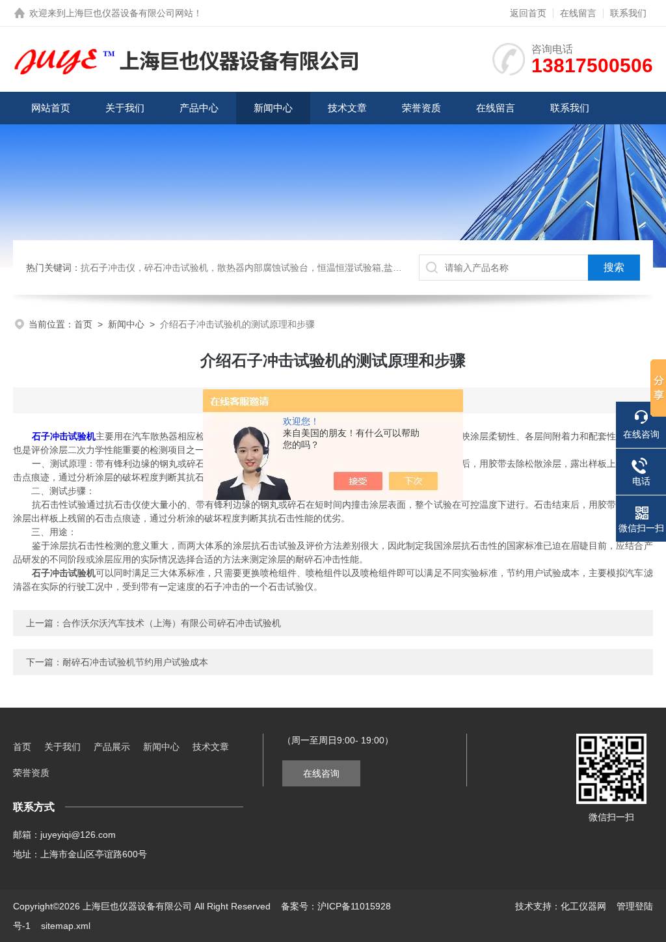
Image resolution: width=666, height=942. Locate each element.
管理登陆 (635, 906)
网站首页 (50, 107)
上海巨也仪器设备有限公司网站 (129, 13)
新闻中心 (273, 107)
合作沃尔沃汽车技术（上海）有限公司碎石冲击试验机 (171, 623)
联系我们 (628, 13)
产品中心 (199, 107)
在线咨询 (321, 773)
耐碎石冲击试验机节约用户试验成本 (135, 662)
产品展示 (112, 746)
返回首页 (528, 13)
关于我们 (124, 107)
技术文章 (347, 107)
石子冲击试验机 (64, 436)
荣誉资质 (421, 107)
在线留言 (578, 13)
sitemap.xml (65, 926)
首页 (83, 324)
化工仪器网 (583, 906)
